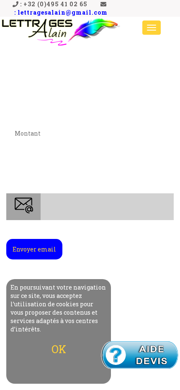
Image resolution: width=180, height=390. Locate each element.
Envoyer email (34, 249)
